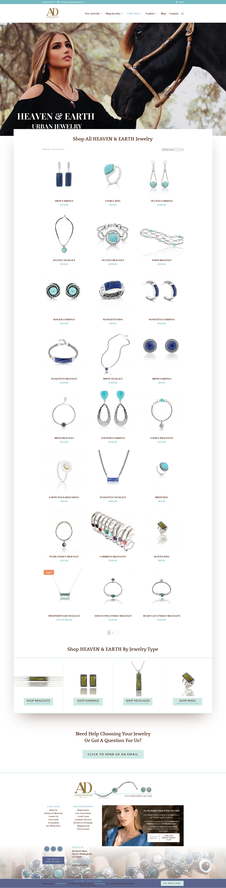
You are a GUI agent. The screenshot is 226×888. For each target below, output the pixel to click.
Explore (150, 13)
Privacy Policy (79, 881)
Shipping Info (83, 826)
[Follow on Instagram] (60, 849)
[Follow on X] (53, 849)
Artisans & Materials (53, 813)
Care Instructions (83, 813)
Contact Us (53, 816)
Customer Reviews (83, 819)
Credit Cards (83, 816)
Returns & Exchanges (83, 823)
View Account (83, 829)
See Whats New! (172, 883)
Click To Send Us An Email (113, 754)
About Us (53, 810)
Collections (133, 13)
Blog (163, 13)
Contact (173, 13)
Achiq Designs (100, 883)
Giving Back (53, 823)
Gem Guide (53, 819)
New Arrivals (92, 13)
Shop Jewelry (113, 13)
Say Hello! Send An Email (53, 860)
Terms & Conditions (94, 881)
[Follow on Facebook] (47, 849)
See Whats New (53, 826)
